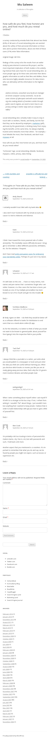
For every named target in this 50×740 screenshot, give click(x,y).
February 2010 (8, 631)
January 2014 (7, 617)
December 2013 (8, 620)
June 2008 (6, 672)
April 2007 (6, 711)
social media (24, 159)
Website (6, 526)
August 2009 (7, 642)
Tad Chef (16, 348)
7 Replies (6, 35)
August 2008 (7, 667)
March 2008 (7, 680)
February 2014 (8, 614)
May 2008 (6, 675)
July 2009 (6, 644)
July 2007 (6, 703)
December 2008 (8, 656)
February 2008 (8, 683)
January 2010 (7, 633)
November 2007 (8, 691)
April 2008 (6, 678)
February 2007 (8, 716)
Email (5, 517)
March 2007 (7, 714)
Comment (6, 483)
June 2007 (6, 705)
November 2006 (8, 722)
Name (6, 508)
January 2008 (7, 686)
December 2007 (8, 689)
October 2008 (7, 661)
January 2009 (7, 653)
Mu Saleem (25, 4)
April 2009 (6, 647)
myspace (6, 137)
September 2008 (8, 664)
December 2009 (8, 636)
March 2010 (7, 628)
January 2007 (7, 719)
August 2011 (7, 622)
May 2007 (6, 708)
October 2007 (7, 694)
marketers (36, 123)
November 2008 (8, 658)
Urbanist (16, 271)
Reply (5, 221)
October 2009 (7, 639)
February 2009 (8, 650)
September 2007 (8, 697)
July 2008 (6, 669)
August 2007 (7, 700)
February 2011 (8, 625)
